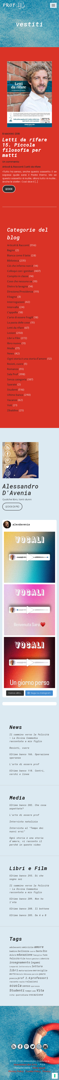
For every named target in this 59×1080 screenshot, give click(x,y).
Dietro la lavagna (17, 286)
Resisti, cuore (15, 364)
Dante (39, 951)
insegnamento (19, 962)
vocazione (36, 994)
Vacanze (12, 400)
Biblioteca (13, 260)
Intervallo (13, 307)
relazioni (31, 981)
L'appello (12, 312)
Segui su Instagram (41, 693)
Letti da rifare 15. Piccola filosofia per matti (24, 147)
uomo (34, 991)
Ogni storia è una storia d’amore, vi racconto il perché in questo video (26, 841)
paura (42, 973)
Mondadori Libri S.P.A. (25, 1064)
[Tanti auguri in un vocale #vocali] (29, 557)
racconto (13, 981)
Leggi (9, 189)
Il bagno (12, 297)
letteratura (25, 966)
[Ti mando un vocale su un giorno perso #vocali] (29, 662)
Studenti (12, 389)
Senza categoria (16, 379)
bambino (13, 951)
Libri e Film (13, 338)
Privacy (47, 1071)
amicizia (28, 947)
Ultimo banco (15, 395)
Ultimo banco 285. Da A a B (27, 915)
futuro (28, 959)
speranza (35, 986)
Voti (9, 405)
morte (12, 973)
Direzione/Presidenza (20, 291)
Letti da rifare (33, 166)
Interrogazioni (15, 302)
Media (11, 348)
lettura (37, 966)
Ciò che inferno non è (20, 266)
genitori (36, 959)
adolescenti (15, 947)
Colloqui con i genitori (20, 271)
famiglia (37, 955)
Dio (45, 951)
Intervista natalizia (23, 821)
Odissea (27, 974)
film (22, 958)
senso (26, 985)
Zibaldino (12, 410)
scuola (15, 985)
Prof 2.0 (14, 5)
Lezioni (11, 333)
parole (35, 974)
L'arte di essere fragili (20, 317)
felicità (14, 958)
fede (45, 954)
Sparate (12, 384)
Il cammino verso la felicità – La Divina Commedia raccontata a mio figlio (29, 738)
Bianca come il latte (18, 255)
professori (39, 978)
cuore (32, 951)
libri (13, 970)
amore (39, 947)
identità (44, 958)
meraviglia (40, 970)
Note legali (39, 1067)
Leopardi (13, 966)
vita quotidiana (18, 994)
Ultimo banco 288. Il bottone (29, 908)
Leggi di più (12, 506)
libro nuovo (14, 343)
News (10, 353)
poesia (13, 978)
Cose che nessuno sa (19, 281)
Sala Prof (12, 374)
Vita (40, 990)
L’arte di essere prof (24, 764)
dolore (12, 955)
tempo (28, 990)
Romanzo (12, 369)
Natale (19, 974)
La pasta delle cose (18, 322)
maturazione (26, 970)
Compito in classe (17, 276)
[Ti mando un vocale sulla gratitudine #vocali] (29, 609)
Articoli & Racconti (12, 166)
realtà (22, 982)
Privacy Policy (16, 1071)
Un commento (10, 161)
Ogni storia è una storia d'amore (27, 359)
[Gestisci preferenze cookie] (55, 1076)
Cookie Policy (33, 1071)
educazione (24, 954)
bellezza (23, 951)
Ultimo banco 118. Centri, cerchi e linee (27, 772)
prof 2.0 (24, 978)
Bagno (11, 250)
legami (35, 962)
